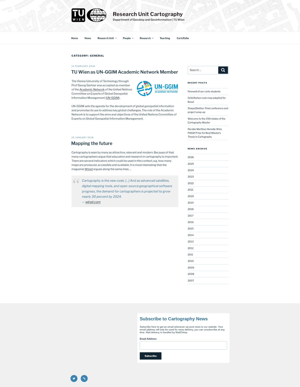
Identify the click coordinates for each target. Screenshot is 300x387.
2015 (191, 228)
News (88, 38)
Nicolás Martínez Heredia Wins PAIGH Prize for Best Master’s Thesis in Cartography (205, 133)
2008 (191, 273)
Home (74, 38)
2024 (191, 170)
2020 (191, 196)
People (127, 38)
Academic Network (92, 89)
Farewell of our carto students (204, 91)
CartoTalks (183, 38)
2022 (191, 183)
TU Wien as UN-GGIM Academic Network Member (124, 72)
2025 (191, 163)
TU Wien (178, 19)
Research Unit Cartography (148, 14)
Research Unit (106, 38)
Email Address (148, 338)
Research (145, 38)
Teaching (165, 38)
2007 (191, 280)
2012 (190, 248)
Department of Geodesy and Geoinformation (142, 19)
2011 (190, 254)
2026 (191, 157)
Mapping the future (91, 143)
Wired (89, 169)
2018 (191, 209)
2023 (191, 176)
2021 (190, 189)
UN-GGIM (112, 97)
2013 (191, 241)
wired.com (93, 202)
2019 (191, 202)
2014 (191, 235)
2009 (191, 267)
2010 (191, 260)
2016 (191, 222)
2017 (190, 215)
